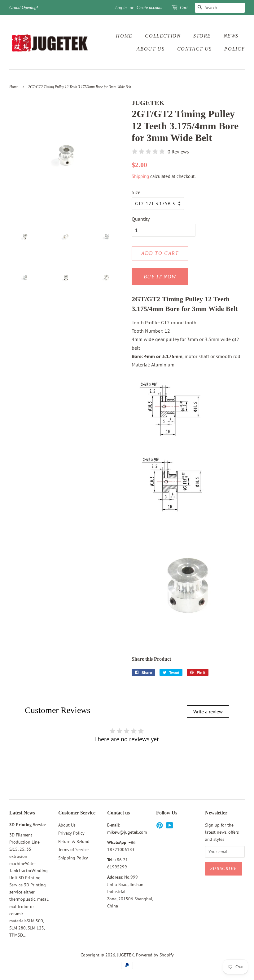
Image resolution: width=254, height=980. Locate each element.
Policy (234, 48)
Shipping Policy (73, 858)
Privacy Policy (71, 833)
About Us (150, 48)
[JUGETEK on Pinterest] (159, 826)
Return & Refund (74, 841)
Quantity (141, 219)
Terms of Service (73, 849)
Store (202, 35)
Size (136, 192)
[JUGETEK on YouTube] (169, 826)
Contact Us (194, 48)
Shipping (140, 176)
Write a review (208, 711)
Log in (121, 7)
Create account (150, 7)
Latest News (22, 812)
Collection (163, 35)
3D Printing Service (27, 825)
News (231, 35)
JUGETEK (125, 955)
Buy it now (160, 276)
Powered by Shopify (155, 955)
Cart (184, 7)
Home (124, 35)
